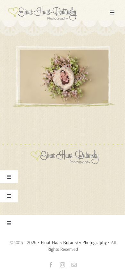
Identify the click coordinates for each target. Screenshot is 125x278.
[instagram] (62, 264)
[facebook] (51, 264)
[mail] (74, 264)
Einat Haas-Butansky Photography (74, 242)
